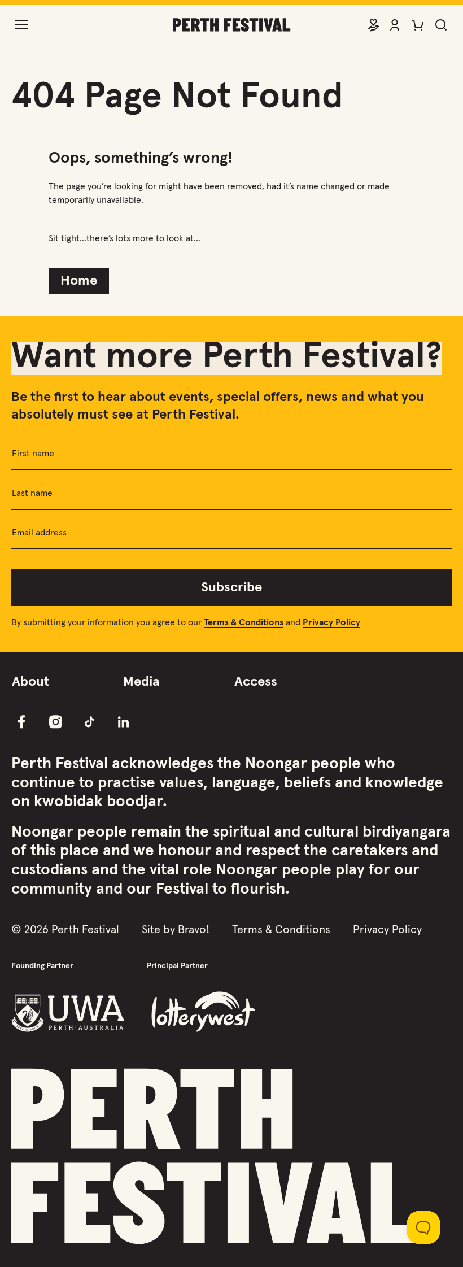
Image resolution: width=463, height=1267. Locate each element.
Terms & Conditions (281, 929)
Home (78, 281)
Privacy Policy (387, 929)
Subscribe (231, 587)
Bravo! (193, 929)
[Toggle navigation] (21, 25)
